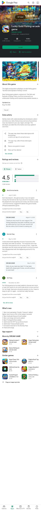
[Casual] (6, 110)
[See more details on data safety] (8, 153)
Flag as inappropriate (11, 382)
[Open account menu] (37, 2)
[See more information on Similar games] (37, 355)
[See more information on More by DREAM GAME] (37, 336)
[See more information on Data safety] (37, 115)
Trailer (20, 17)
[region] (20, 40)
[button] (19, 41)
